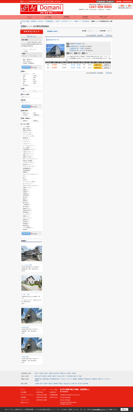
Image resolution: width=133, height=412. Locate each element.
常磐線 (75, 379)
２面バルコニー (28, 151)
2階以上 (26, 189)
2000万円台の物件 (42, 395)
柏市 (46, 373)
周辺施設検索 (54, 395)
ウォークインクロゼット (31, 174)
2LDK (24, 79)
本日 (34, 113)
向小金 (59, 376)
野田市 (74, 373)
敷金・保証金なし (28, 59)
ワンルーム (26, 74)
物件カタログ (25, 402)
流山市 (42, 373)
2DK (34, 77)
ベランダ (26, 141)
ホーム (23, 389)
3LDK (35, 81)
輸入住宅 (26, 202)
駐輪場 (25, 229)
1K (34, 74)
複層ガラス (27, 208)
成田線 (37, 380)
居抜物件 (26, 223)
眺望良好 (26, 138)
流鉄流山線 (87, 379)
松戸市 (75, 43)
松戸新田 (82, 46)
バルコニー (27, 143)
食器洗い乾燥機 (28, 161)
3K (34, 79)
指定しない (26, 113)
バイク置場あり (28, 227)
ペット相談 (27, 126)
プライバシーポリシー (27, 395)
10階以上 (26, 191)
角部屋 (25, 201)
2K (24, 77)
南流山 (61, 383)
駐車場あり (27, 212)
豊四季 (56, 383)
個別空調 (26, 225)
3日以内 (25, 115)
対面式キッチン (28, 164)
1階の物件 (26, 195)
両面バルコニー (28, 155)
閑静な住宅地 (27, 130)
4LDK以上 (26, 85)
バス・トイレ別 (41, 389)
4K (24, 83)
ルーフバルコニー (29, 145)
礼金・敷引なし (27, 61)
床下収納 (26, 206)
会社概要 (23, 392)
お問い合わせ (54, 397)
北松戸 (46, 383)
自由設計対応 (27, 210)
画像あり (25, 120)
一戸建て (25, 51)
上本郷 (81, 48)
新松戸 (54, 376)
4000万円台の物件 (42, 400)
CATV (25, 180)
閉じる (124, 409)
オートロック (27, 183)
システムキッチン (29, 162)
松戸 (40, 376)
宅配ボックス (27, 187)
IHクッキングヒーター (30, 159)
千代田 (80, 376)
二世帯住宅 (27, 204)
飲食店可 (26, 222)
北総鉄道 (94, 379)
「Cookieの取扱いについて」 (99, 409)
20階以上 (26, 193)
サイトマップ (25, 400)
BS (24, 178)
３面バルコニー (28, 153)
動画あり (36, 120)
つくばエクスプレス (66, 379)
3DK (24, 81)
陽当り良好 (27, 128)
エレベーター (27, 218)
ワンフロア (27, 214)
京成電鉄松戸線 (74, 46)
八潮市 (68, 373)
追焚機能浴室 (27, 168)
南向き (25, 199)
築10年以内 (40, 392)
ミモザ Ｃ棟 (25, 294)
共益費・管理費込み (28, 63)
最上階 (25, 197)
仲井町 (79, 43)
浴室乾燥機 (27, 170)
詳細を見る (98, 64)
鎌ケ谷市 (56, 373)
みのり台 (82, 50)
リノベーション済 (29, 136)
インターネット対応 (29, 181)
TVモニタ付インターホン (31, 185)
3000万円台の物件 (42, 397)
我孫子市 (62, 373)
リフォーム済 (27, 134)
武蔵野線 (80, 379)
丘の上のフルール (53, 39)
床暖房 (25, 172)
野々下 (64, 376)
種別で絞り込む (31, 36)
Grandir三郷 (25, 327)
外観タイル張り (28, 157)
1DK (24, 75)
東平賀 (44, 376)
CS (24, 176)
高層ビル (26, 216)
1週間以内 (36, 115)
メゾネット (27, 140)
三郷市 (51, 373)
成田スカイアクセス (104, 379)
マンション (33, 49)
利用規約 (23, 397)
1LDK (35, 75)
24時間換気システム (29, 149)
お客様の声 (53, 392)
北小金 (80, 383)
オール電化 (27, 147)
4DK (34, 83)
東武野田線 (45, 379)
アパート (25, 49)
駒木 (75, 376)
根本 (36, 376)
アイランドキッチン (29, 166)
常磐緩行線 (38, 379)
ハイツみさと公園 (27, 265)
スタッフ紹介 (54, 389)
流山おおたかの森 (69, 383)
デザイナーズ (27, 132)
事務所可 (26, 220)
